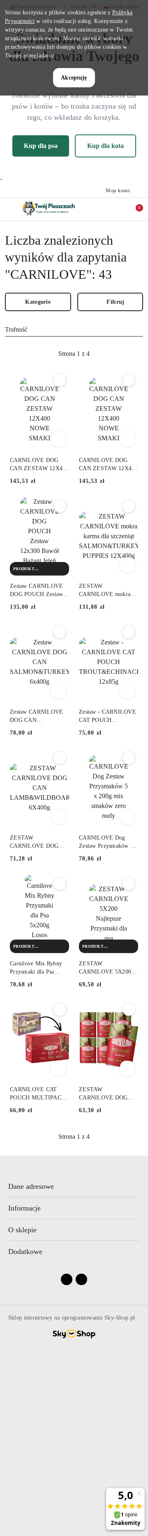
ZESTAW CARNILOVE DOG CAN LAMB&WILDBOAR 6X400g (36, 842)
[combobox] (74, 330)
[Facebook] (66, 1279)
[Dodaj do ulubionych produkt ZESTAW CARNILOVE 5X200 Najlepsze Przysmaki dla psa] (128, 884)
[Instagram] (81, 1279)
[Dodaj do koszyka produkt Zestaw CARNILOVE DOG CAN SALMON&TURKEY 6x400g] (58, 690)
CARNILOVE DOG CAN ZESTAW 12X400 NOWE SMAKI (39, 465)
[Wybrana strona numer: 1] (74, 354)
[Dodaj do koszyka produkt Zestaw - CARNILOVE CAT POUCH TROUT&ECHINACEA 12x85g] (127, 690)
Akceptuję (74, 78)
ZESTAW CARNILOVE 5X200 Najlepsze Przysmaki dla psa (105, 968)
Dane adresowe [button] (31, 1186)
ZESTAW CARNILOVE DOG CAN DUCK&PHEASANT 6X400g (105, 1094)
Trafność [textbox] (16, 329)
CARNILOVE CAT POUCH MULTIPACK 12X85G (37, 1094)
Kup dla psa (41, 145)
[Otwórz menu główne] (9, 209)
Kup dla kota (105, 145)
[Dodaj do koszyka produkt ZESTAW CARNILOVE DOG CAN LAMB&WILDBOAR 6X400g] (58, 816)
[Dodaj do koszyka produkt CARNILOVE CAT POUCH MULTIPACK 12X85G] (58, 1068)
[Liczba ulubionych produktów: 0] (120, 209)
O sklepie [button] (22, 1230)
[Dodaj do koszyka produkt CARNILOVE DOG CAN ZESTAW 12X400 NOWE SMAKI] (58, 439)
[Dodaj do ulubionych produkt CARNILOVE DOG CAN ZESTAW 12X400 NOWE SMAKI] (59, 380)
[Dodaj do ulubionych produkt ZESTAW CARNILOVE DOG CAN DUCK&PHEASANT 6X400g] (128, 1010)
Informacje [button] (24, 1208)
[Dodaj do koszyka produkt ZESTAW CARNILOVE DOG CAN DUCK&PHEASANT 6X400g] (127, 1068)
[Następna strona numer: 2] (119, 354)
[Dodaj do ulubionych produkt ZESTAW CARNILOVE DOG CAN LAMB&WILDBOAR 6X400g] (59, 758)
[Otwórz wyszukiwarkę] (107, 209)
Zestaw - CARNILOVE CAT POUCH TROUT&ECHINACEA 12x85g (108, 716)
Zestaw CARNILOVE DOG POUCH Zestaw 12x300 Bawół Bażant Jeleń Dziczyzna (36, 590)
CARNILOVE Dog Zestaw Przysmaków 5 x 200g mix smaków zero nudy (108, 842)
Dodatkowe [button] (25, 1251)
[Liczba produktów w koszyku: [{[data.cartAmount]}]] (133, 209)
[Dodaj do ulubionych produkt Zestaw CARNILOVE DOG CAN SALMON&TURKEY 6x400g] (59, 632)
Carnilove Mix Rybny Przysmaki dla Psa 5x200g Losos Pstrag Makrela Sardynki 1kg (37, 968)
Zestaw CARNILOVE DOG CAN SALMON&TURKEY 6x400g (36, 716)
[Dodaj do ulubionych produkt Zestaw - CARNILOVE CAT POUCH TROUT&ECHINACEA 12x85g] (128, 632)
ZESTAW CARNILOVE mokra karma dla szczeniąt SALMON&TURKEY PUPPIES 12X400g (105, 590)
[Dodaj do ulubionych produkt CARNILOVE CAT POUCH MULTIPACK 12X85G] (59, 1010)
